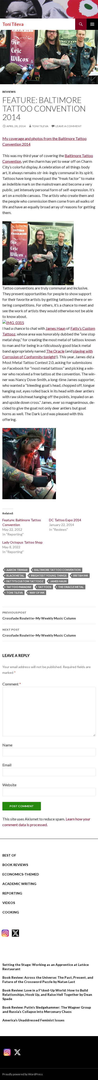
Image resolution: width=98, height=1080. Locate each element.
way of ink (36, 592)
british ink (80, 575)
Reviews (8, 91)
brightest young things (49, 575)
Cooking (10, 912)
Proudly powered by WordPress (22, 1074)
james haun (58, 581)
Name (7, 745)
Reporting (12, 893)
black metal (15, 575)
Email (6, 765)
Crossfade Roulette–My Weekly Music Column (39, 615)
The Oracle (55, 351)
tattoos (44, 586)
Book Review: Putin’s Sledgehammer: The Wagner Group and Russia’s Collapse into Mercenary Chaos (46, 1009)
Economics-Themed (20, 874)
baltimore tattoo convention (57, 569)
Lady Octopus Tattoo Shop (22, 542)
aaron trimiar (17, 569)
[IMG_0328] (29, 463)
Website (9, 784)
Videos (8, 903)
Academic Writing (19, 884)
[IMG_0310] (38, 252)
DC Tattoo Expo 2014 (65, 520)
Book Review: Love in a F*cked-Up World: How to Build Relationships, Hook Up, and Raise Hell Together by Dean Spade (47, 994)
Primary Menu (92, 24)
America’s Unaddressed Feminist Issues (33, 1020)
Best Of (9, 855)
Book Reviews (15, 865)
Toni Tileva (13, 24)
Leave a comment (68, 126)
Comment (11, 684)
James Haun (55, 328)
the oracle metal (71, 586)
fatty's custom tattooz (25, 581)
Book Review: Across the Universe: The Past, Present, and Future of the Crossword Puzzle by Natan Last (47, 979)
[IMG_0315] (13, 322)
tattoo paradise (18, 586)
